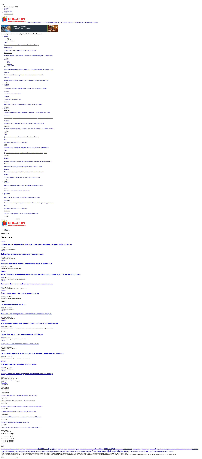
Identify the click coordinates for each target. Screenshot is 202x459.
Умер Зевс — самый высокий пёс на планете (20, 344)
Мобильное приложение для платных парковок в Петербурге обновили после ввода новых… (29, 69)
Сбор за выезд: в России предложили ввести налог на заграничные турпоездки (25, 88)
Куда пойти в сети (151, 449)
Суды (142, 451)
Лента (5, 9)
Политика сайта (8, 11)
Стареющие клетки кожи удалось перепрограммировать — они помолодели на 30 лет (27, 112)
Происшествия (11, 40)
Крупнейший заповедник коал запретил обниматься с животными (29, 323)
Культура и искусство (165, 449)
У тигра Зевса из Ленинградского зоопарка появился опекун (27, 374)
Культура (6, 84)
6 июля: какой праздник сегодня (12, 99)
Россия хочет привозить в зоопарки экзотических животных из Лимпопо (32, 353)
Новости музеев (38, 451)
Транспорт (148, 451)
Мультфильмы (177, 449)
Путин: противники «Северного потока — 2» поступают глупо (18, 400)
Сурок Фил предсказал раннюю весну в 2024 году (22, 334)
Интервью (82, 449)
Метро (172, 449)
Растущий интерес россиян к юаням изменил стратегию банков (21, 213)
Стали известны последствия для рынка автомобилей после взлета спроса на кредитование (28, 203)
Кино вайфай (109, 449)
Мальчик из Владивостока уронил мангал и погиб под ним (20, 50)
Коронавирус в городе (137, 449)
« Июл (2, 445)
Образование (10, 65)
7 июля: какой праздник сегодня (12, 93)
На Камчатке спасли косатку (13, 304)
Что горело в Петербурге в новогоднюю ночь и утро (15, 422)
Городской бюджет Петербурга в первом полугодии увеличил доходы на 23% (21, 406)
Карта (5, 12)
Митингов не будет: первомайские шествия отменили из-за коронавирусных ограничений (28, 118)
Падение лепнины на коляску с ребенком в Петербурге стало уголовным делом (25, 153)
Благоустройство (14, 449)
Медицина (6, 108)
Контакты (6, 8)
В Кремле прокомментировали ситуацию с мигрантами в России (18, 411)
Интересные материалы (89, 449)
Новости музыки (47, 451)
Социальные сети (134, 451)
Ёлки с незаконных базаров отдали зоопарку (20, 293)
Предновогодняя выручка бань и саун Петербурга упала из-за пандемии (23, 185)
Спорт (5, 181)
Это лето (171, 451)
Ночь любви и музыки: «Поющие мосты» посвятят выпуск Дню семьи (23, 104)
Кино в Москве (99, 449)
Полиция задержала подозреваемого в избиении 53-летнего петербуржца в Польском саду (28, 55)
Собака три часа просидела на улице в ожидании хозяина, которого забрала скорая (36, 244)
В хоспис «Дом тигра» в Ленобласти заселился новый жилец (26, 284)
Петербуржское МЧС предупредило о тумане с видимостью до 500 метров (21, 416)
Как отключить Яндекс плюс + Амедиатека (15, 142)
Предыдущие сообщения (7, 380)
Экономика (7, 193)
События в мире (122, 451)
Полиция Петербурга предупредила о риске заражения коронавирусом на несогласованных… (29, 128)
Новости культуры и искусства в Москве (23, 451)
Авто (8, 62)
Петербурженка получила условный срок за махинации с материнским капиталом (26, 80)
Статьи (9, 39)
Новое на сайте (183, 449)
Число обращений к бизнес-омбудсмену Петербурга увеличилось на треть (24, 123)
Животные (71, 449)
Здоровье (76, 449)
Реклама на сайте (8, 14)
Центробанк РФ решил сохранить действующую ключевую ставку (22, 197)
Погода (67, 451)
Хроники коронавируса (160, 451)
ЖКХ (5, 42)
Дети (66, 449)
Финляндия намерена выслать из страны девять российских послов (22, 177)
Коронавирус (127, 449)
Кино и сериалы (119, 449)
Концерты (9, 64)
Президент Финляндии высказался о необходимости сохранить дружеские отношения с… (28, 161)
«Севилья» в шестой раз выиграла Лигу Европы (17, 190)
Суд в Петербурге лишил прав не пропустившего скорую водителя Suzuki (20, 427)
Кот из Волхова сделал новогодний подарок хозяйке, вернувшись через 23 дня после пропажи (40, 274)
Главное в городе (46, 448)
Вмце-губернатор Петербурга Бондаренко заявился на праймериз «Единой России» (26, 147)
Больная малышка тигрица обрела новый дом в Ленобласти (26, 263)
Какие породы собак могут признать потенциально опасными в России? (23, 75)
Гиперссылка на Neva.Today (32, 449)
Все (8, 38)
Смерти (113, 451)
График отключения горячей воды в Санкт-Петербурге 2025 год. (21, 45)
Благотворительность (5, 449)
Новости (6, 36)
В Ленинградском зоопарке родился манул (19, 364)
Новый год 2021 (55, 451)
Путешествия (87, 451)
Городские (60, 449)
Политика (6, 157)
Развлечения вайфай (101, 451)
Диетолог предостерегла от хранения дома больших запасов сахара (19, 395)
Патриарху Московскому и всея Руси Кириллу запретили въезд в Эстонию (24, 171)
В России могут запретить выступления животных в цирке (26, 314)
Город (55, 449)
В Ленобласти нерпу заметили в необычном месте (22, 254)
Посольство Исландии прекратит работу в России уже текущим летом (23, 166)
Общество (6, 59)
